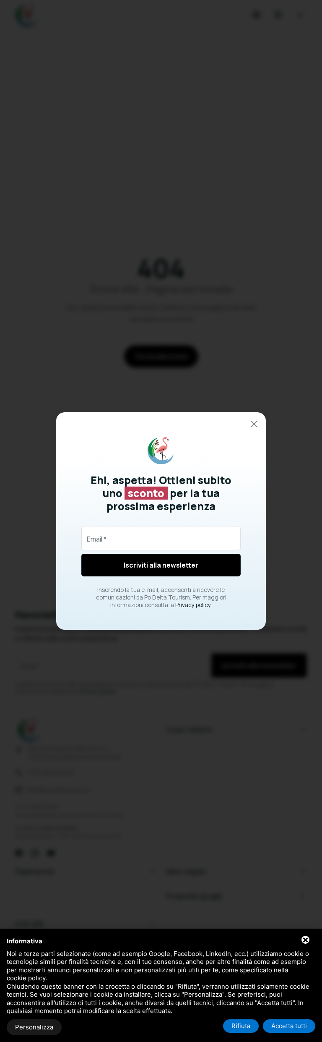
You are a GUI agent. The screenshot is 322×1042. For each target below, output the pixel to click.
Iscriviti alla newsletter (161, 565)
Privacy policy (192, 605)
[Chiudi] (254, 424)
